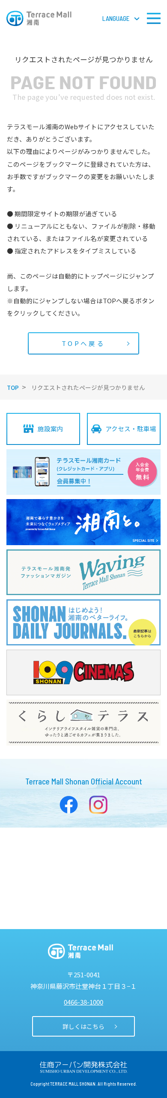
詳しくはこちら (83, 1026)
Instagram (98, 805)
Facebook (69, 805)
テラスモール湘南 (39, 18)
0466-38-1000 (83, 1001)
